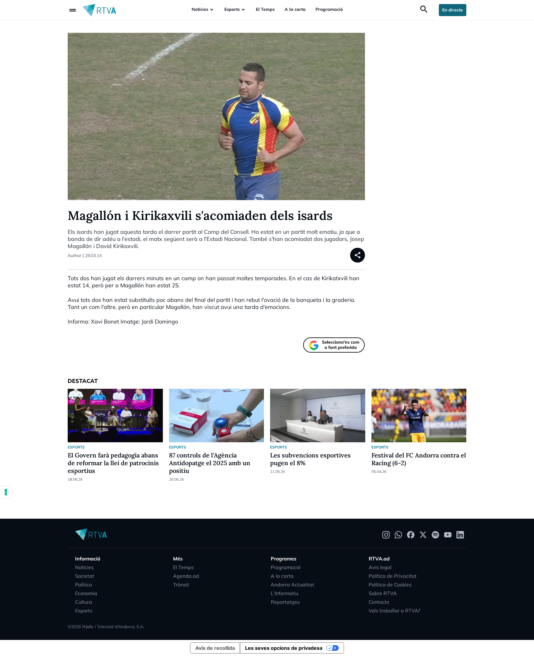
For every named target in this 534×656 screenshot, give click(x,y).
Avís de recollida (215, 648)
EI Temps (265, 9)
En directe (452, 10)
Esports (232, 9)
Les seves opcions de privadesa (283, 648)
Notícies (200, 9)
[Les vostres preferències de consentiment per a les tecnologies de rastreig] (6, 492)
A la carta (295, 9)
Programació (329, 9)
